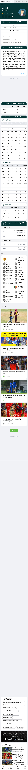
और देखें (13, 430)
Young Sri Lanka (21, 63)
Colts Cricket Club (15, 56)
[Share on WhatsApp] (9, 16)
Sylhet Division (6, 63)
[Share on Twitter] (3, 16)
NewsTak (8, 1)
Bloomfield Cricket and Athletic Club (11, 55)
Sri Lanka (22, 53)
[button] (14, 316)
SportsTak (3, 1)
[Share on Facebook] (6, 16)
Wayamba (5, 64)
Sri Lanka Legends (20, 68)
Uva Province (13, 63)
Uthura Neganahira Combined (13, 66)
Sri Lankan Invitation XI (18, 61)
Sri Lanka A (20, 59)
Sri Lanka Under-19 (14, 64)
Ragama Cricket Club (11, 59)
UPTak (12, 1)
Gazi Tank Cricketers (11, 68)
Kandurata (10, 58)
